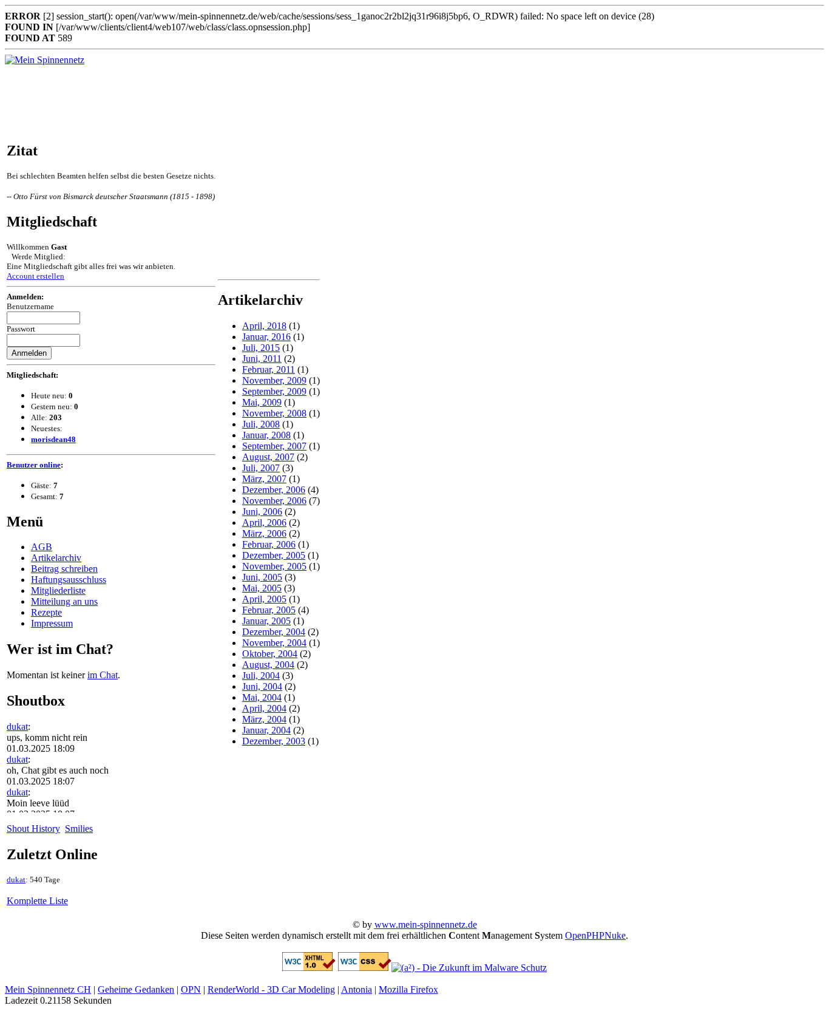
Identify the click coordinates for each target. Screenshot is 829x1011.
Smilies (79, 828)
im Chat (102, 675)
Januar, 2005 (266, 621)
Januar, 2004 (266, 730)
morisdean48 (53, 439)
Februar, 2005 (269, 610)
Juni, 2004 (262, 686)
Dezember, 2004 (273, 632)
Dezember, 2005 (273, 555)
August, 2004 (268, 664)
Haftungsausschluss (68, 579)
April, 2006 (264, 522)
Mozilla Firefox (408, 989)
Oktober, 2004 (269, 653)
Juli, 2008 (261, 424)
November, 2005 (274, 566)
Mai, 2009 (262, 402)
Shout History (33, 828)
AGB (41, 547)
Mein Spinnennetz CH (48, 989)
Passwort (21, 328)
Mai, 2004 (262, 697)
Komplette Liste (37, 901)
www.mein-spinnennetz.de (425, 924)
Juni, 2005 (262, 577)
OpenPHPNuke (595, 935)
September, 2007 (274, 446)
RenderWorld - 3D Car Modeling (271, 989)
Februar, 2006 (269, 544)
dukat (17, 726)
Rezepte (46, 612)
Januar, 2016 (266, 337)
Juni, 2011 (262, 358)
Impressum (52, 623)
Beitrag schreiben (64, 568)
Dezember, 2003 (273, 741)
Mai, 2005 (262, 588)
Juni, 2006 (262, 511)
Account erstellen (35, 276)
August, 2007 (268, 457)
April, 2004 (264, 708)
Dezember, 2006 (273, 490)
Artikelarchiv (56, 558)
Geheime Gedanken (136, 989)
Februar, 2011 (268, 369)
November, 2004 (274, 643)
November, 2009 (274, 380)
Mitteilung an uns (64, 601)
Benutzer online (34, 464)
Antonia (356, 989)
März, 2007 (264, 479)
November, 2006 (274, 500)
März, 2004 (264, 719)
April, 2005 (264, 599)
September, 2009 (274, 391)
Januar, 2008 (266, 435)
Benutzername (30, 306)
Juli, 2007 (261, 468)
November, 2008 (274, 413)
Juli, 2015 (261, 347)
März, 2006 (264, 533)
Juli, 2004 (261, 675)
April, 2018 (264, 326)
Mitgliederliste (58, 590)
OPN (191, 989)
